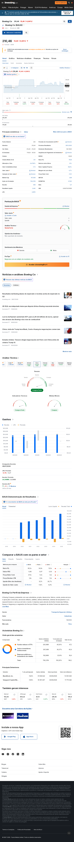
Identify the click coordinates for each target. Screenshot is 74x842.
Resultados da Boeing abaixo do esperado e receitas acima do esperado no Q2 (31, 295)
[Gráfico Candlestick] (4, 68)
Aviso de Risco (38, 829)
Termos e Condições (8, 829)
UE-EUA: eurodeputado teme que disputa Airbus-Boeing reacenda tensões (30, 306)
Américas (52, 7)
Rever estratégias (65, 50)
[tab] (11, 364)
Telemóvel (5, 768)
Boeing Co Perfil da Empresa (15, 593)
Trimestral (11, 506)
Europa (60, 7)
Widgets (4, 776)
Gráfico (12, 58)
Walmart (6, 694)
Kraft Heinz (39, 694)
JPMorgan (23, 694)
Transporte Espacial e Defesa (61, 612)
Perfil (12, 63)
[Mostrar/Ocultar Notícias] (31, 68)
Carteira (4, 772)
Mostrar (29, 585)
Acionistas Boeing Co (12, 630)
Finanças (37, 58)
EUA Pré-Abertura (41, 7)
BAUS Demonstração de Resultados (19, 497)
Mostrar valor (66, 112)
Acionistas (19, 63)
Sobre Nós (42, 764)
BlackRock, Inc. (8, 676)
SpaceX (70, 694)
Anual (4, 506)
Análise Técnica (9, 358)
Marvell (54, 694)
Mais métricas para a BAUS (62, 132)
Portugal (23, 7)
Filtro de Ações (13, 7)
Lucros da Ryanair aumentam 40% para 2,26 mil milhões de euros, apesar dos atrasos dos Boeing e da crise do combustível (30, 318)
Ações (4, 7)
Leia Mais (5, 606)
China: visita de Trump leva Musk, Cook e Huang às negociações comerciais (31, 329)
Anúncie (41, 768)
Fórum (53, 58)
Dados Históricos (29, 63)
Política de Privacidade (24, 829)
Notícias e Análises (24, 58)
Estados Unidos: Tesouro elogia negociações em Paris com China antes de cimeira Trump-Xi (30, 341)
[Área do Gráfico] (7, 68)
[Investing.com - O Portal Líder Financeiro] (11, 3)
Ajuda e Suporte (44, 772)
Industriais (68, 616)
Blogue (4, 764)
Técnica (46, 58)
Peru (70, 624)
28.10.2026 (69, 145)
